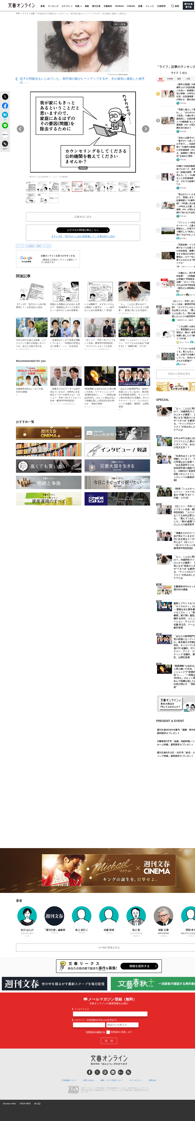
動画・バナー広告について (112, 1080)
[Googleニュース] (113, 1072)
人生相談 (30, 246)
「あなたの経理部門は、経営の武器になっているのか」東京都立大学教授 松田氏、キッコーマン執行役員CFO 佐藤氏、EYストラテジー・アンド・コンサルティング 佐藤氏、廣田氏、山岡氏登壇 (134, 399)
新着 (43, 6)
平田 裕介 (183, 103)
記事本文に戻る (83, 216)
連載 (87, 6)
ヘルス (47, 246)
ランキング (53, 6)
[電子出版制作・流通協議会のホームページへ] (73, 1090)
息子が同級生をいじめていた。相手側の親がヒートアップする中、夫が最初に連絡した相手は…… (82, 80)
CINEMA (131, 6)
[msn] (120, 1072)
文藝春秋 (108, 6)
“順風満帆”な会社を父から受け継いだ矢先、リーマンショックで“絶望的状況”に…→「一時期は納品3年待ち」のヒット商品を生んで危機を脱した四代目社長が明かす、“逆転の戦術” (100, 398)
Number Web (9, 1103)
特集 (77, 6)
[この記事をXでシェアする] (5, 97)
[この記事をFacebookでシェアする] (5, 106)
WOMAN (119, 6)
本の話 (37, 1103)
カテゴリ (66, 6)
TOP (18, 14)
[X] (97, 1072)
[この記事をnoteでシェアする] (5, 135)
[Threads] (105, 1072)
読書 (140, 6)
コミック (149, 6)
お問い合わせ (88, 1080)
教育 (39, 246)
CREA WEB (25, 1103)
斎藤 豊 (182, 295)
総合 (184, 73)
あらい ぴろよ (185, 342)
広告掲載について (69, 1080)
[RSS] (128, 1072)
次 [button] (145, 129)
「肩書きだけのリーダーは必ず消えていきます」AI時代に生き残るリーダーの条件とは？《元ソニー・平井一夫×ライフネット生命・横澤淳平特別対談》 (65, 396)
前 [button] (20, 129)
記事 (33, 14)
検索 (177, 6)
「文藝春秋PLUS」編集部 (184, 320)
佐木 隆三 (183, 238)
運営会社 (152, 1080)
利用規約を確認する (95, 1032)
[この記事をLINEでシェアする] (5, 126)
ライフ (25, 14)
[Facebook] (89, 1072)
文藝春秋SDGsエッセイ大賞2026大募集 (29, 392)
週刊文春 (96, 6)
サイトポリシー (135, 1080)
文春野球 (161, 6)
